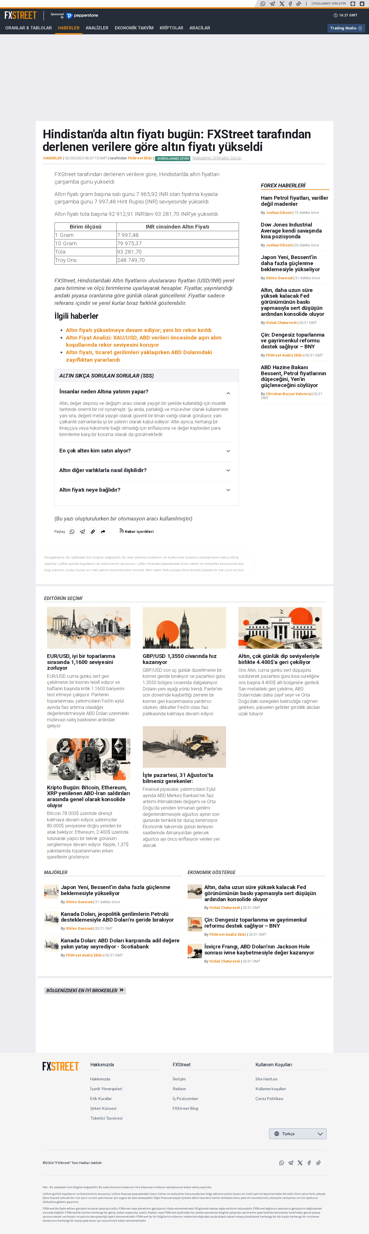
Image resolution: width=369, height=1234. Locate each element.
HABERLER (52, 158)
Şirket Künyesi (103, 1108)
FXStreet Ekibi (140, 158)
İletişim (179, 1078)
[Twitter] (282, 3)
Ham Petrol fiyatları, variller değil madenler (294, 201)
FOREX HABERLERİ (283, 185)
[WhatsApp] (263, 3)
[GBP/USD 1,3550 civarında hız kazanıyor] (184, 628)
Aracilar (199, 28)
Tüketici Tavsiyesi (106, 1118)
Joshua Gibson (279, 212)
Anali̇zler (97, 28)
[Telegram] (272, 3)
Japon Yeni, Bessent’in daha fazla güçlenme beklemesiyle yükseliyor (290, 263)
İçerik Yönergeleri (106, 1088)
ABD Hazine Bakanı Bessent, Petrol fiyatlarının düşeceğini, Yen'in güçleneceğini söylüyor (293, 376)
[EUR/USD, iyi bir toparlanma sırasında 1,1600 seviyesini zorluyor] (88, 628)
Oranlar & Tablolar (28, 28)
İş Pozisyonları (185, 1098)
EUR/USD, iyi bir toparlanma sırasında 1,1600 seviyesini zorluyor (81, 662)
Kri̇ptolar (171, 28)
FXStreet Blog (185, 1108)
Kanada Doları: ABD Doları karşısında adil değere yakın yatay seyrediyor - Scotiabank (120, 943)
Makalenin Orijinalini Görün (217, 158)
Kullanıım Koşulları (273, 1064)
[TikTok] (298, 3)
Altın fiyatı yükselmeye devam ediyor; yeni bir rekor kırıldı (139, 330)
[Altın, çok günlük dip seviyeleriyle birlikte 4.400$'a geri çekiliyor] (280, 628)
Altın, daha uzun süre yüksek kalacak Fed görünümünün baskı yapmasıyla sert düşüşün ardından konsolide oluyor (292, 302)
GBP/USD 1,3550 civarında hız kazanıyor (179, 659)
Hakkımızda (102, 1064)
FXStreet (14, 11)
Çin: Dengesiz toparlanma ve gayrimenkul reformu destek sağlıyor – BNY (293, 340)
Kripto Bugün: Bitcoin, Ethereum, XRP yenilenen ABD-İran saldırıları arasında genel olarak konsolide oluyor (88, 796)
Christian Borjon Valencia (288, 394)
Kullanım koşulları (270, 1088)
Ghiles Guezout (279, 278)
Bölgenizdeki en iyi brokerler (83, 990)
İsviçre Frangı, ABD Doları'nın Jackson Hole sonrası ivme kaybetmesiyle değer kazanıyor (259, 949)
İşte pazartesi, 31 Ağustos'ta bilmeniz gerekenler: (178, 778)
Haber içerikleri (139, 531)
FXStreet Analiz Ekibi (284, 355)
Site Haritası (266, 1078)
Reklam (179, 1088)
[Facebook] (290, 3)
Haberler (69, 28)
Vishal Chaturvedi (281, 322)
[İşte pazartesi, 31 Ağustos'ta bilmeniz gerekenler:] (184, 747)
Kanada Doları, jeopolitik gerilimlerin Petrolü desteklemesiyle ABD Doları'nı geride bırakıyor (117, 917)
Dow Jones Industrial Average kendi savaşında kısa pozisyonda (291, 230)
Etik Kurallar (101, 1098)
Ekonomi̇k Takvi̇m (134, 28)
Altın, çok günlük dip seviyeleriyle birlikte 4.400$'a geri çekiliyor (279, 659)
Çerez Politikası (269, 1098)
